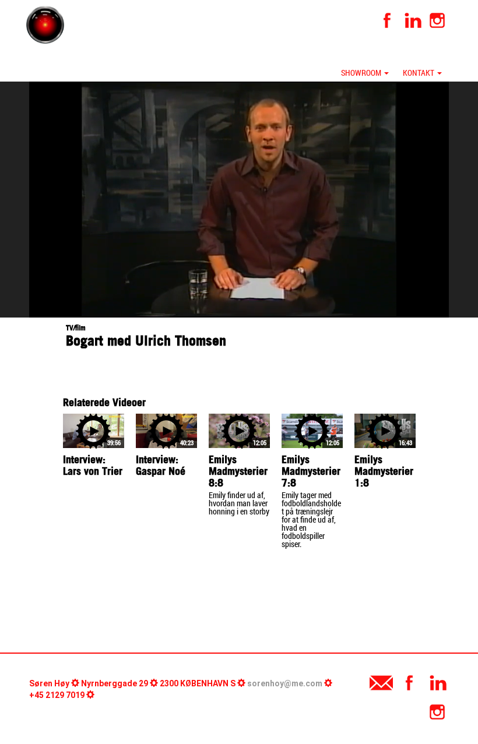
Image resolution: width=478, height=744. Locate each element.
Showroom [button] (362, 72)
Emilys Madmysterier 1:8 (383, 471)
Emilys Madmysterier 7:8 (311, 471)
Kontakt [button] (419, 72)
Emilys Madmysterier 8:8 (238, 471)
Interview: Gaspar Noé (160, 465)
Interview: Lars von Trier (92, 465)
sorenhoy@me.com (284, 683)
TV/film (76, 328)
